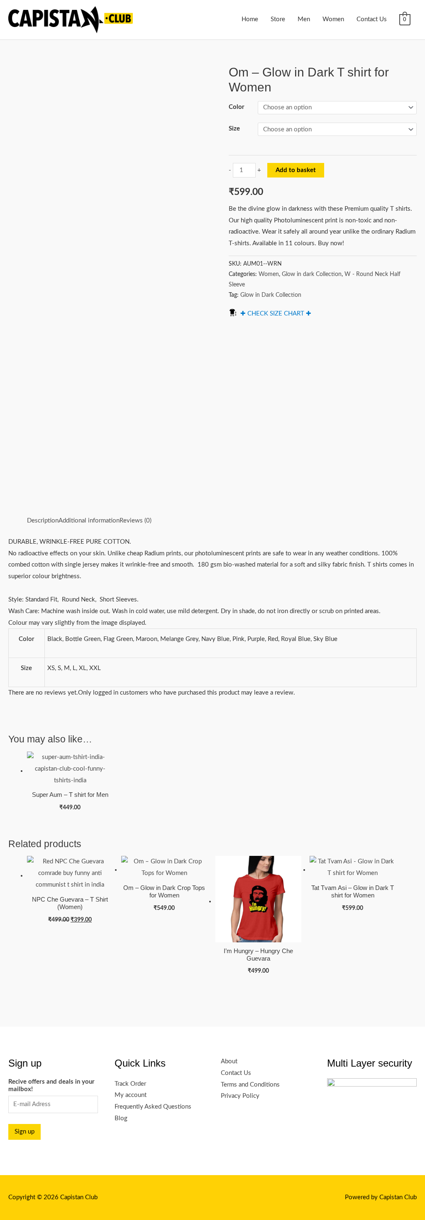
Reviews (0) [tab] (135, 521)
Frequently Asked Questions (153, 1107)
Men (304, 19)
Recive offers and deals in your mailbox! (51, 1085)
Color (236, 107)
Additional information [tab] (89, 521)
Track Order (130, 1084)
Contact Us (372, 19)
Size (234, 129)
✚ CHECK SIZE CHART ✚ (275, 314)
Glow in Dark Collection (270, 295)
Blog (121, 1118)
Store (278, 19)
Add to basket (296, 170)
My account (131, 1095)
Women (333, 19)
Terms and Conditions (250, 1085)
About (229, 1061)
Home (250, 19)
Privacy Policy (240, 1096)
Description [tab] (43, 521)
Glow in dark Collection (312, 274)
